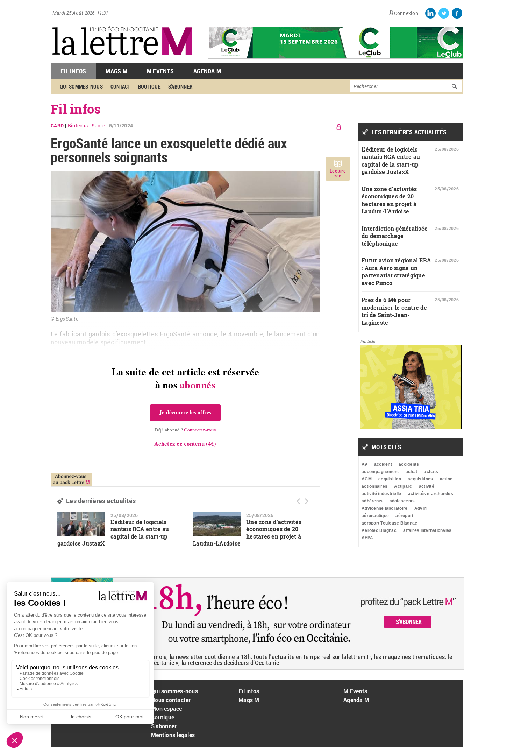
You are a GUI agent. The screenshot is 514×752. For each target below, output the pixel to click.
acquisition (389, 479)
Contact (120, 86)
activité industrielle (381, 493)
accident (383, 464)
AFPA (367, 537)
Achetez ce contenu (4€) (185, 443)
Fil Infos (73, 71)
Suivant (306, 501)
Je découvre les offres (185, 412)
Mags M (116, 71)
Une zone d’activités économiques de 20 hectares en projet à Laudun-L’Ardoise (247, 532)
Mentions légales (173, 734)
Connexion (406, 13)
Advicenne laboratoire (384, 508)
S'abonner (180, 86)
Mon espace (166, 708)
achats (431, 471)
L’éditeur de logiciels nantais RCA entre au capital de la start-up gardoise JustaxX (113, 532)
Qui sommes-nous (81, 86)
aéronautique (375, 515)
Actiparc (403, 486)
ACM (367, 479)
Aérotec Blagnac (379, 530)
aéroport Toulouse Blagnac (389, 523)
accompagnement (380, 471)
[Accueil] (122, 59)
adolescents (402, 501)
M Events (160, 71)
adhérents (372, 501)
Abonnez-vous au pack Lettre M (71, 479)
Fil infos (76, 108)
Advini (421, 508)
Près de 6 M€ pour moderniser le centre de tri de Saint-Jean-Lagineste (394, 311)
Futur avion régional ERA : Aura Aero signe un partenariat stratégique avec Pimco (396, 271)
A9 (364, 464)
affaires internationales (427, 530)
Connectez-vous (200, 429)
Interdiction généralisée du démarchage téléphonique (395, 236)
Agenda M (207, 71)
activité (426, 486)
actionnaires (374, 486)
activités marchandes (430, 493)
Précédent (298, 501)
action (446, 479)
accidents (409, 464)
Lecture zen (338, 173)
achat (411, 471)
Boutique (149, 86)
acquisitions (420, 479)
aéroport (404, 515)
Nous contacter (171, 699)
